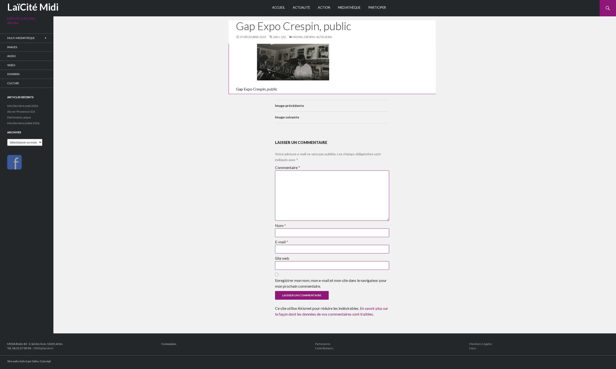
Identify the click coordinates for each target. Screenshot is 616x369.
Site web (282, 258)
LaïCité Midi (32, 7)
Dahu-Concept (41, 361)
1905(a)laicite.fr (43, 348)
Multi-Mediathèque (21, 37)
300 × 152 (279, 37)
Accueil (278, 7)
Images (12, 47)
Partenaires (322, 344)
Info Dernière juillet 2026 (23, 123)
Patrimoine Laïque (19, 117)
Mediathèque (349, 7)
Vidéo (11, 65)
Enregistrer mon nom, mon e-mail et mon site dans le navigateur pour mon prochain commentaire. (331, 283)
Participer (377, 7)
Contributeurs (324, 348)
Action (324, 7)
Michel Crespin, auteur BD (312, 37)
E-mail (281, 242)
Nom (280, 225)
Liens (472, 348)
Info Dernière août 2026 (22, 106)
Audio (11, 56)
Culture (13, 83)
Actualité (301, 7)
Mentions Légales (480, 344)
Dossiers (13, 74)
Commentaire (287, 167)
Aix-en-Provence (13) (21, 111)
